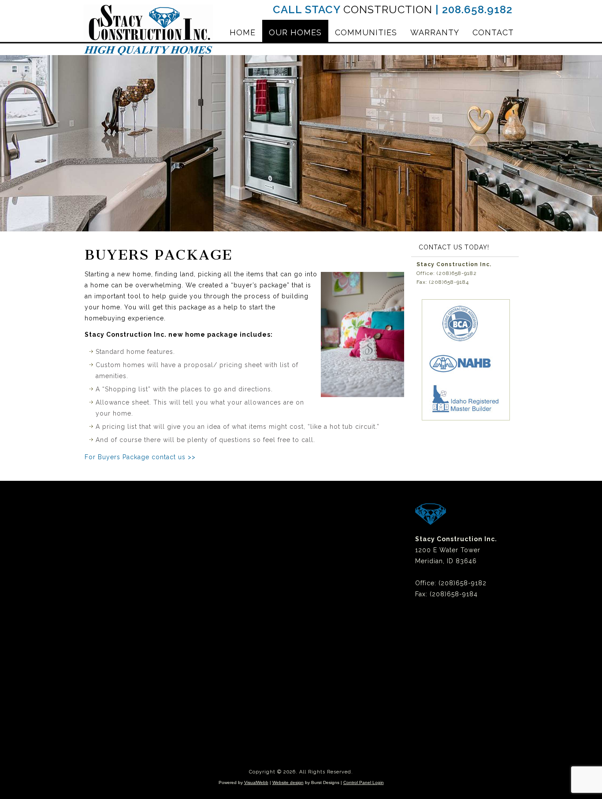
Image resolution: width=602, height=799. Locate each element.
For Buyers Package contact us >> (140, 457)
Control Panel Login (363, 782)
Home (243, 32)
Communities (366, 32)
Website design (288, 782)
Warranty (434, 32)
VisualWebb (256, 782)
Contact (493, 32)
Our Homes (295, 32)
